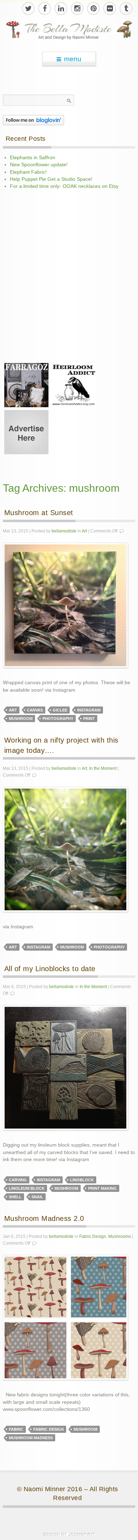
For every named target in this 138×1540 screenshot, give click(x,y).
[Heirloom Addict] (73, 384)
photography (57, 718)
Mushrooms (119, 1236)
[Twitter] (28, 8)
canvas (35, 710)
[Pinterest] (93, 8)
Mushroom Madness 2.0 (44, 1218)
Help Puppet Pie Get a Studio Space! (51, 179)
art (13, 710)
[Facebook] (44, 8)
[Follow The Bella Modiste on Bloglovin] (33, 119)
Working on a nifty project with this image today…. (61, 745)
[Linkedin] (60, 8)
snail (37, 1197)
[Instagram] (76, 8)
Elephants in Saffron (32, 157)
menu (72, 59)
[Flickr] (109, 8)
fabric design (48, 1429)
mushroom (21, 718)
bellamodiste (64, 531)
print (89, 718)
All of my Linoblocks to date (50, 969)
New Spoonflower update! (39, 164)
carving (18, 1180)
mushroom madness (31, 1438)
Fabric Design (92, 1236)
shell (15, 1197)
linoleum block (27, 1188)
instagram (88, 710)
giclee (60, 710)
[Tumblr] (125, 8)
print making (102, 1188)
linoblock (82, 1180)
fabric (16, 1429)
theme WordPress (69, 1534)
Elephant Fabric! (28, 172)
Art (84, 531)
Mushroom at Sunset (38, 513)
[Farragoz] (26, 384)
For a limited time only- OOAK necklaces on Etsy (64, 186)
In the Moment (102, 768)
